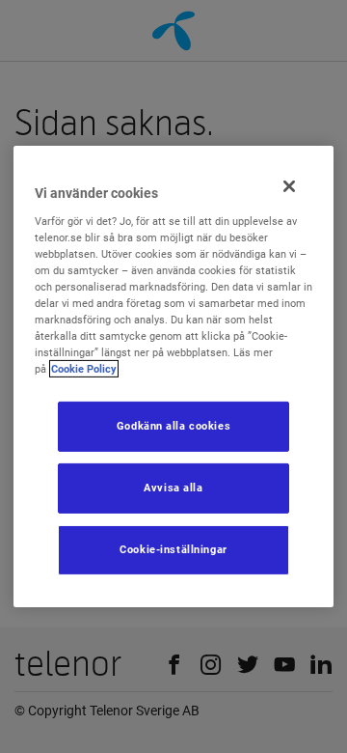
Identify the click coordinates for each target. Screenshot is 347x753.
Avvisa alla (173, 487)
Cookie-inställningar (173, 549)
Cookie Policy (84, 369)
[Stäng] (289, 186)
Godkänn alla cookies (173, 425)
